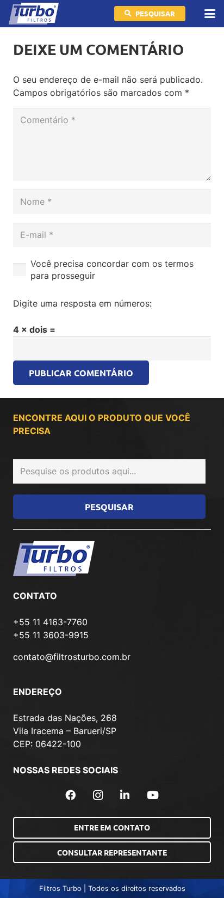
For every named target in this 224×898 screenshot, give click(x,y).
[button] (209, 13)
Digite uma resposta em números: (82, 303)
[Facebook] (70, 795)
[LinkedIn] (124, 795)
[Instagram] (98, 795)
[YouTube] (153, 795)
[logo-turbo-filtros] (34, 14)
